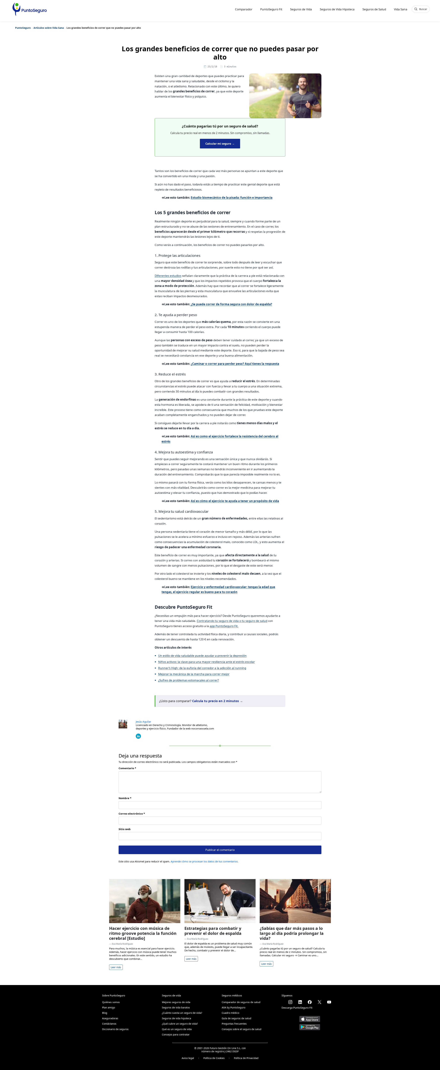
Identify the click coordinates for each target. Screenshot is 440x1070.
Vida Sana (400, 9)
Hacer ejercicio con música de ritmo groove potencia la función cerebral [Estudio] (143, 933)
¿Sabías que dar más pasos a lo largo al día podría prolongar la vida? (292, 933)
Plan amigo (108, 1007)
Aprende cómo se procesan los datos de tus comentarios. (204, 861)
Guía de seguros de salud (236, 1018)
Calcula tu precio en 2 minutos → (217, 701)
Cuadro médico (230, 1012)
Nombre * (125, 798)
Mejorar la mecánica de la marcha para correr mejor (193, 674)
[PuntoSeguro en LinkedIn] (300, 1002)
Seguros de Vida (301, 9)
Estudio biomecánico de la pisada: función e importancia (231, 198)
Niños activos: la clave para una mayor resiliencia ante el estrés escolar (206, 662)
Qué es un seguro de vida (177, 1029)
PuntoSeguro (23, 27)
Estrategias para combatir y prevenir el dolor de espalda (212, 930)
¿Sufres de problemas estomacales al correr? (188, 680)
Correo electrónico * (132, 813)
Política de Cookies (214, 1058)
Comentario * (127, 768)
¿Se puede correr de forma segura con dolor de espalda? (231, 304)
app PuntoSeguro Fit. (224, 626)
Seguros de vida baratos (176, 1007)
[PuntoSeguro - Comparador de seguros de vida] (29, 9)
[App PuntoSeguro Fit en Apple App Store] (309, 1017)
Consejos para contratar (176, 1034)
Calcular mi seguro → (220, 144)
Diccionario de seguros (115, 1029)
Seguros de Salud (374, 9)
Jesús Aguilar (143, 721)
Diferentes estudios (168, 276)
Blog (104, 1012)
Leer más (116, 967)
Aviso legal (188, 1058)
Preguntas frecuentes (234, 1023)
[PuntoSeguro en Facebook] (310, 1002)
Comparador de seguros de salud (241, 1002)
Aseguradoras (110, 1018)
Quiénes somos (111, 1002)
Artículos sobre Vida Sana (49, 27)
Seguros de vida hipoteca (176, 1018)
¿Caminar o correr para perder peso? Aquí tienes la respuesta (235, 364)
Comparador (243, 9)
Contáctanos (109, 1023)
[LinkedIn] (138, 736)
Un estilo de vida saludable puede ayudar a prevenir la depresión (202, 656)
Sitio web (125, 829)
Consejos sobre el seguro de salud (241, 1029)
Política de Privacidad (246, 1058)
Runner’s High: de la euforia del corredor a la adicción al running (202, 668)
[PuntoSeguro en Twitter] (319, 1002)
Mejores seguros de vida (176, 1002)
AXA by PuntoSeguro (233, 1007)
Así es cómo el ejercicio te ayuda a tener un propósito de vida (235, 501)
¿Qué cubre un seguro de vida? (180, 1023)
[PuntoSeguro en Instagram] (290, 1002)
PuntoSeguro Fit (271, 9)
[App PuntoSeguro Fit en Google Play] (309, 1025)
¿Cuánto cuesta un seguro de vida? (182, 1012)
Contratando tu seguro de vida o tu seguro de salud (232, 621)
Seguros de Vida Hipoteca (337, 9)
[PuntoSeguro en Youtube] (329, 1002)
